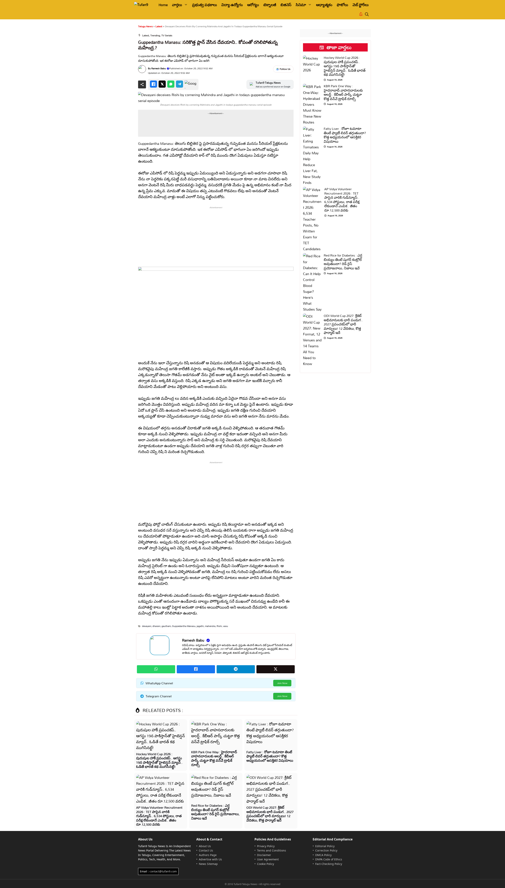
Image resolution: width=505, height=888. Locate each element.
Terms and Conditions (271, 850)
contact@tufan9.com (163, 871)
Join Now (282, 683)
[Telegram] (179, 84)
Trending (155, 35)
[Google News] (190, 84)
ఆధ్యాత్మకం (324, 4)
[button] (367, 14)
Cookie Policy (265, 864)
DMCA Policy (323, 855)
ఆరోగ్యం (253, 4)
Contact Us (206, 850)
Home (163, 4)
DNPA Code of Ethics (328, 859)
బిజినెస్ (286, 4)
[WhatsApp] (170, 84)
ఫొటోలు (342, 4)
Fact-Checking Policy (328, 864)
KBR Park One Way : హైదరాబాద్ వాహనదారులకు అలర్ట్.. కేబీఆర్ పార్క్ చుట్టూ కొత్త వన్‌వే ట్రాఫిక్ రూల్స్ (214, 758)
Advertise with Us (210, 859)
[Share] (142, 84)
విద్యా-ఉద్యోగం (232, 4)
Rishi (219, 626)
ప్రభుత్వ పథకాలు (204, 4)
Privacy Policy (266, 846)
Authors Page (208, 855)
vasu (225, 626)
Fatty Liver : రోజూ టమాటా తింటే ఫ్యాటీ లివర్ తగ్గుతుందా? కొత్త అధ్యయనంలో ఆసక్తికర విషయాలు (269, 756)
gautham (166, 626)
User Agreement (268, 859)
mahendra (210, 626)
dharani (156, 626)
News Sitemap (208, 864)
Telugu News (145, 26)
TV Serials (166, 35)
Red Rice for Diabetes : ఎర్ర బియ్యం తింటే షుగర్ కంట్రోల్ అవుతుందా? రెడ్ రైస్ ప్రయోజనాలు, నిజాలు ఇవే (215, 811)
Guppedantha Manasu (183, 626)
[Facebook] (153, 84)
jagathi (200, 626)
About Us (205, 846)
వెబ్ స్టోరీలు (361, 4)
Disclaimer (264, 855)
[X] (162, 84)
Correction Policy (326, 850)
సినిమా (301, 4)
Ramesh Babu (158, 68)
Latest (158, 26)
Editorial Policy (325, 846)
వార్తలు (177, 4)
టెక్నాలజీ (269, 4)
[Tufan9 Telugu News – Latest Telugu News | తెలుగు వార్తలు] (143, 5)
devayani (146, 626)
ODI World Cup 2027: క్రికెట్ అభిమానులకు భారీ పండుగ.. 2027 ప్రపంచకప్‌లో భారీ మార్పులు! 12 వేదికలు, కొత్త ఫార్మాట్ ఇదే (270, 813)
